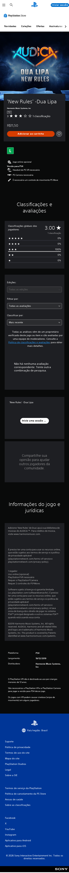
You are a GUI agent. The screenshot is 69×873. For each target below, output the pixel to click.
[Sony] (61, 871)
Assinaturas (55, 26)
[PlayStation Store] (15, 15)
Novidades (10, 26)
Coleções (26, 26)
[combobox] (34, 289)
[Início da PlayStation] (34, 5)
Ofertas (40, 26)
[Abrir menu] (4, 5)
